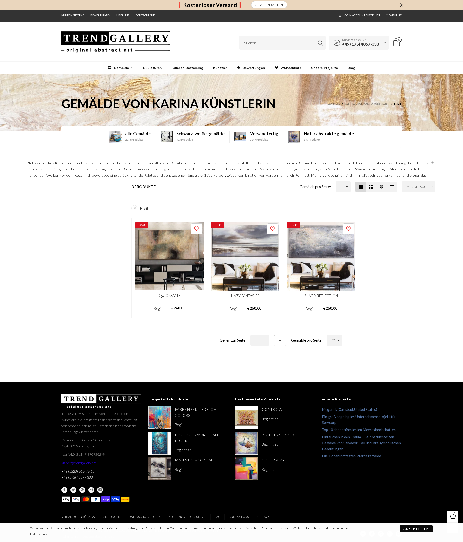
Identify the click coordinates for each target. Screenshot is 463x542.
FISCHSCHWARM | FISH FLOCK (196, 437)
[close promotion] (401, 5)
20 (341, 186)
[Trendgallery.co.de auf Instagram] (91, 490)
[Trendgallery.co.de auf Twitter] (73, 490)
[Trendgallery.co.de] (115, 42)
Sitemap (263, 517)
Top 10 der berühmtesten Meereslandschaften (359, 429)
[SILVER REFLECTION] (321, 256)
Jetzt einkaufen (269, 4)
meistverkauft (417, 186)
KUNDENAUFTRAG (73, 15)
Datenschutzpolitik (144, 517)
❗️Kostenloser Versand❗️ (210, 5)
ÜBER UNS (122, 15)
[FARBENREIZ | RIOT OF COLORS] (159, 417)
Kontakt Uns (239, 517)
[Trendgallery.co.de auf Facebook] (64, 490)
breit (144, 208)
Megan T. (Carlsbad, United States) (349, 409)
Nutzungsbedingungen (188, 517)
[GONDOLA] (246, 417)
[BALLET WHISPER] (246, 443)
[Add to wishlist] (196, 228)
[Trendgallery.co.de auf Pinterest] (82, 490)
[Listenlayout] (392, 187)
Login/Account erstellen (361, 15)
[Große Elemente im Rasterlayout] (371, 187)
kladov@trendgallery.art (78, 463)
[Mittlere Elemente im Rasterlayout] (360, 187)
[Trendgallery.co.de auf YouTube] (100, 490)
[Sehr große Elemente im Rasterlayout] (381, 187)
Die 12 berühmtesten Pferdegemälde (351, 456)
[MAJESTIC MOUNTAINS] (159, 468)
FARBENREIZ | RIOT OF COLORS (195, 412)
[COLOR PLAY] (246, 468)
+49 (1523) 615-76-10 (78, 471)
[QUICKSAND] (169, 256)
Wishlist (395, 15)
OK (280, 340)
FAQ (218, 517)
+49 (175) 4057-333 (360, 44)
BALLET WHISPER (278, 434)
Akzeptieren (416, 529)
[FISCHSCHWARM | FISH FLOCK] (159, 443)
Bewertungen (100, 15)
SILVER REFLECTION (321, 295)
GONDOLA (272, 409)
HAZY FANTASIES (245, 295)
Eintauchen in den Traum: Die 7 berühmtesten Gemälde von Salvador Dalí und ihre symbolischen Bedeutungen (361, 443)
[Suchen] (320, 43)
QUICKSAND (169, 295)
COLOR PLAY (273, 460)
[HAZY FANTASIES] (245, 256)
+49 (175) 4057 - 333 (77, 477)
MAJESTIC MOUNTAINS (196, 460)
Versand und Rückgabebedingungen (90, 517)
